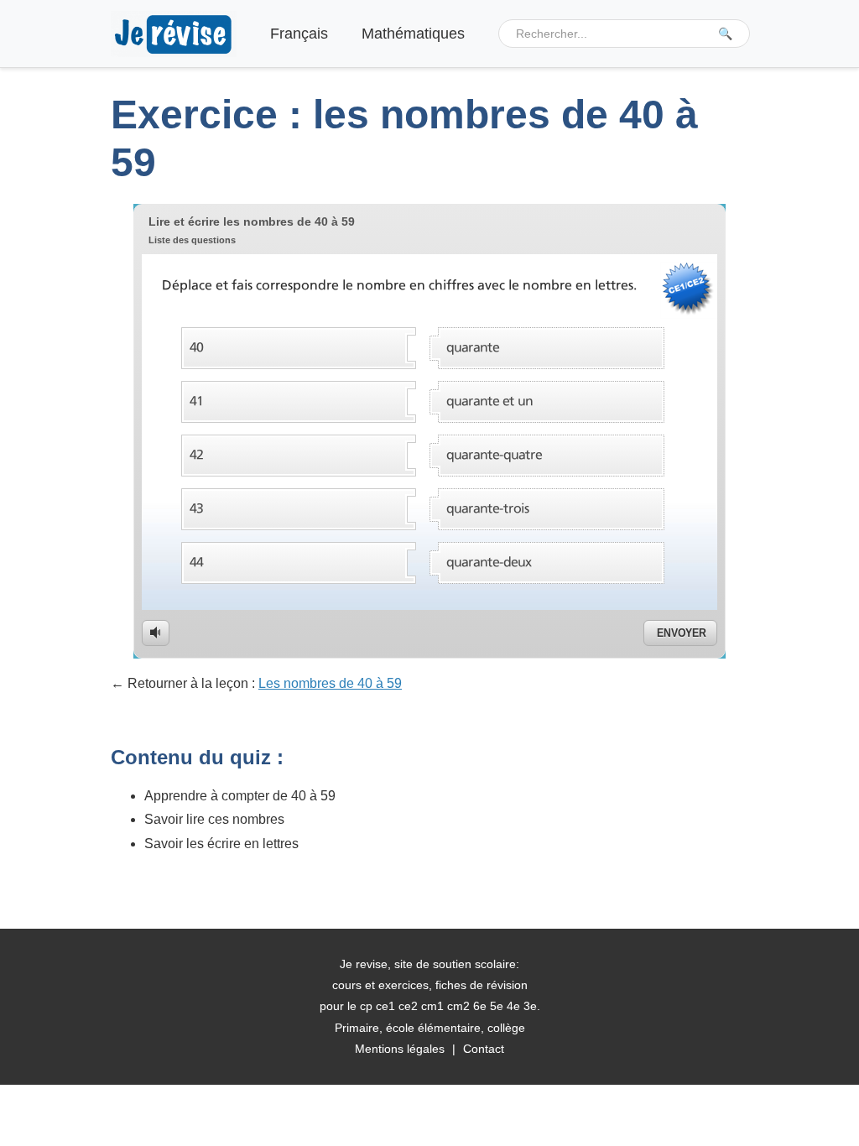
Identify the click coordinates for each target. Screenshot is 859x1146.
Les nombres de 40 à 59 (330, 683)
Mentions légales (400, 1048)
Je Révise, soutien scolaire (174, 34)
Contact (483, 1048)
